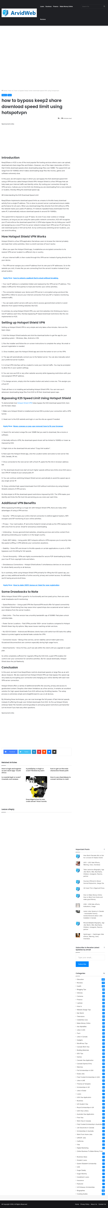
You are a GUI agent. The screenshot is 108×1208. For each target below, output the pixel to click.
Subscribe (82, 964)
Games (79, 1057)
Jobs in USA (81, 1030)
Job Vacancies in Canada (85, 1127)
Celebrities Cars (82, 1020)
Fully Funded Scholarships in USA (88, 1077)
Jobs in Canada (82, 1037)
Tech (9, 95)
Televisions (80, 1016)
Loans (42, 6)
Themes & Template (84, 1084)
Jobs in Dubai (81, 1090)
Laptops (79, 1003)
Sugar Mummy (82, 1174)
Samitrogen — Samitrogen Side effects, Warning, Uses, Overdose (93, 936)
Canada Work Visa (83, 1047)
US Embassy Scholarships (86, 1187)
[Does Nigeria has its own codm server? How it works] (36, 786)
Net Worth (80, 1013)
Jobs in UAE (81, 1080)
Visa (78, 1144)
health (79, 986)
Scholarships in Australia (85, 1131)
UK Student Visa (82, 1104)
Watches (80, 1067)
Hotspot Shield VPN (24, 403)
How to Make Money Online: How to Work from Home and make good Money (93, 897)
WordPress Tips (82, 1043)
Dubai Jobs (80, 1074)
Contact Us (102, 1204)
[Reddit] (44, 752)
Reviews (43, 19)
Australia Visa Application (85, 1114)
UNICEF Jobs (81, 1138)
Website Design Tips (84, 1010)
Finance (55, 6)
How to (10, 90)
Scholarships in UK (83, 1087)
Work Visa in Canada (84, 1121)
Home (5, 90)
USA (78, 1167)
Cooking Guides (82, 1194)
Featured (80, 1184)
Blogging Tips (81, 989)
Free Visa (80, 1117)
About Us (94, 1204)
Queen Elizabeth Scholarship (86, 1163)
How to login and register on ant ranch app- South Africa (11, 771)
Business (49, 6)
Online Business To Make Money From (90, 1151)
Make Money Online (66, 6)
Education (80, 979)
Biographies (81, 1190)
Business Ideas (82, 1157)
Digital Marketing (82, 1148)
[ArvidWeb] (19, 13)
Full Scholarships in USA (85, 1070)
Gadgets (80, 1040)
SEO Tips (80, 1053)
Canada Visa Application (85, 1060)
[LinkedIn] (34, 752)
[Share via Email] (54, 752)
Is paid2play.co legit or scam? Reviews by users (35, 770)
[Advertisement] (54, 41)
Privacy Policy (84, 1204)
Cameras (80, 996)
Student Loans (82, 1160)
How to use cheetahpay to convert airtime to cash (60, 778)
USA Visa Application (84, 1097)
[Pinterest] (39, 752)
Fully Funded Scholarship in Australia (89, 1124)
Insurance (80, 1180)
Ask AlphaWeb (81, 1026)
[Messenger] (49, 752)
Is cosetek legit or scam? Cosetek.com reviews (11, 778)
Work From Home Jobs (84, 1134)
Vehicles (80, 993)
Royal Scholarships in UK (85, 1107)
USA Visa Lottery (83, 1111)
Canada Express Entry (84, 1063)
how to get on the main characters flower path (59, 770)
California (80, 1141)
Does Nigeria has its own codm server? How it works (36, 800)
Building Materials (83, 1050)
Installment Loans (83, 1177)
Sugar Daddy (81, 1170)
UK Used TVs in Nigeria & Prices (93, 888)
